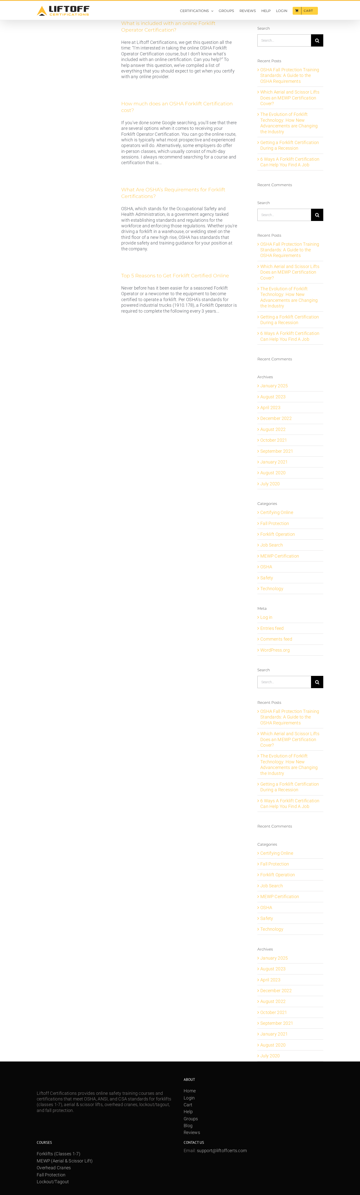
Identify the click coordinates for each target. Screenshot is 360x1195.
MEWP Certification (279, 556)
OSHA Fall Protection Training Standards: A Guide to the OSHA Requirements (289, 75)
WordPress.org (275, 650)
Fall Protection (274, 523)
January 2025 (274, 385)
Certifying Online (276, 512)
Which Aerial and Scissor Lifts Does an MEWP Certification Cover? (289, 97)
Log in (266, 617)
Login (189, 1097)
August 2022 (273, 429)
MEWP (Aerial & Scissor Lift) (65, 1160)
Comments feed (276, 639)
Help (188, 1111)
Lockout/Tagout (53, 1181)
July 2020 (270, 483)
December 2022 (276, 418)
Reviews (192, 1132)
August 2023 (273, 396)
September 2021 (276, 451)
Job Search (271, 545)
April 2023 (270, 407)
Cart (188, 1104)
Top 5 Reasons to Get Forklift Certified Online (175, 276)
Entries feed (272, 628)
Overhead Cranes (54, 1167)
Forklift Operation (277, 534)
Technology (271, 588)
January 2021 (274, 461)
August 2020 (273, 472)
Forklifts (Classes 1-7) (58, 1153)
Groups (191, 1118)
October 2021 (273, 440)
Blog (188, 1125)
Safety (266, 577)
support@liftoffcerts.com (222, 1150)
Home (190, 1090)
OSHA (266, 566)
